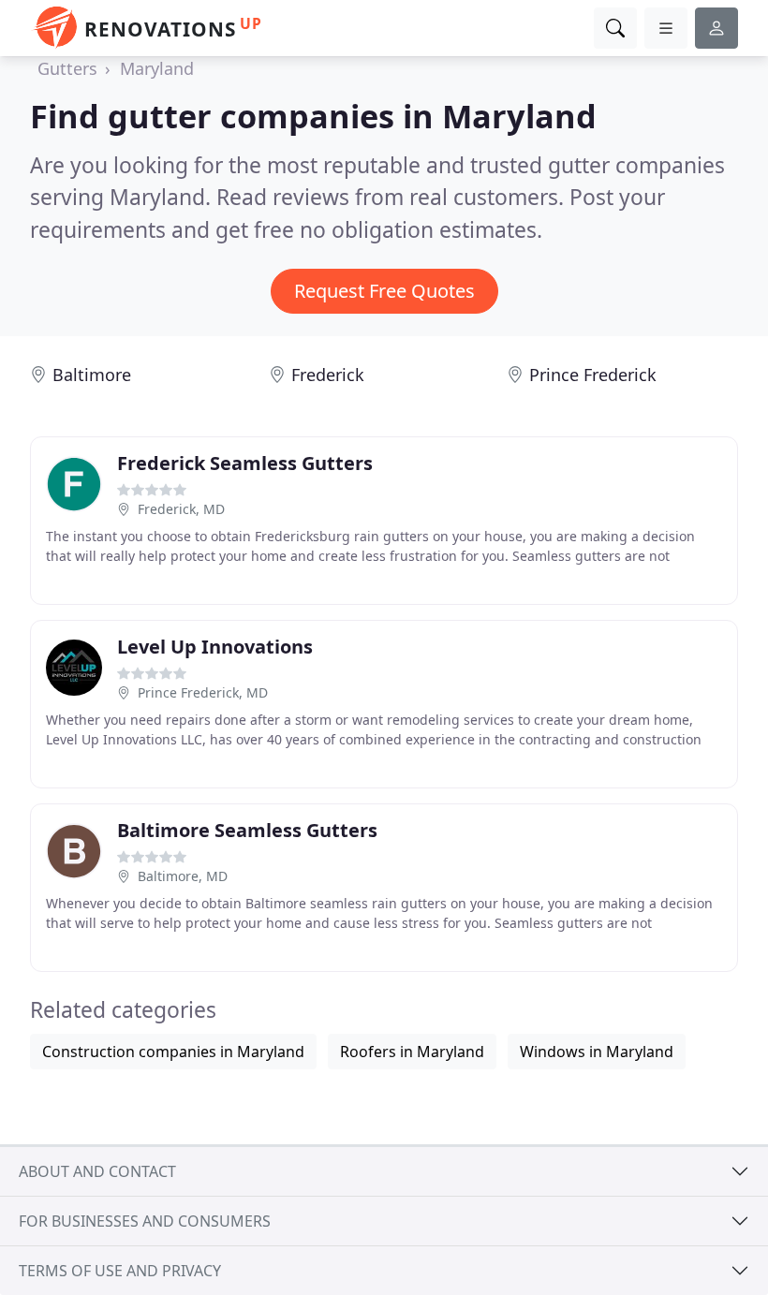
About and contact (97, 1171)
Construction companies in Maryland (173, 1051)
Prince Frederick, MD (203, 692)
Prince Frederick (593, 374)
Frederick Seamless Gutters (245, 463)
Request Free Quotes (384, 290)
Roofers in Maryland (412, 1051)
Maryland (157, 68)
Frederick (327, 374)
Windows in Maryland (596, 1051)
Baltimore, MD (183, 876)
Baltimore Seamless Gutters (247, 830)
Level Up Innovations (215, 646)
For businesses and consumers (145, 1221)
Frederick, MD (181, 509)
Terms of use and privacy (120, 1270)
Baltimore (91, 374)
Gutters (67, 68)
